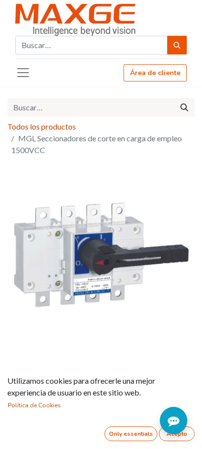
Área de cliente (155, 73)
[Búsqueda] (177, 45)
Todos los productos (41, 126)
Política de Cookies (34, 405)
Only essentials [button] (131, 434)
